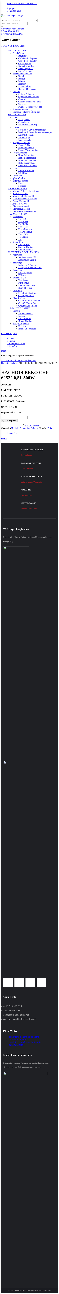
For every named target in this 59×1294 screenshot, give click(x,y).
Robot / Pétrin (24, 86)
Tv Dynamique (25, 232)
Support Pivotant (26, 247)
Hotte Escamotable (26, 163)
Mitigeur (22, 186)
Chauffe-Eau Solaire (27, 306)
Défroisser (23, 275)
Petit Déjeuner (19, 53)
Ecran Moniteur (25, 229)
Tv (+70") (22, 234)
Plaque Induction (26, 147)
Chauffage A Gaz (26, 295)
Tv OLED (23, 221)
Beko (50, 428)
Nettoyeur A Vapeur (27, 265)
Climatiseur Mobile (21, 209)
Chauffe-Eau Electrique (29, 300)
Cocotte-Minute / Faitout (29, 101)
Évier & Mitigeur (20, 181)
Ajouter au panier (9, 420)
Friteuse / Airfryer (21, 109)
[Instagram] (19, 982)
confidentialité (16, 1045)
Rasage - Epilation (21, 323)
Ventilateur (23, 280)
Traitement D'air (20, 277)
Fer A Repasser (25, 272)
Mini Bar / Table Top (27, 124)
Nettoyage (17, 262)
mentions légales (17, 1039)
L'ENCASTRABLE (17, 188)
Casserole (22, 99)
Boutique (11, 341)
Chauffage (17, 290)
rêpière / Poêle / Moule (28, 96)
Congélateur (23, 122)
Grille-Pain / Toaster (27, 61)
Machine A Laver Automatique (32, 130)
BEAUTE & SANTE (20, 308)
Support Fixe (24, 244)
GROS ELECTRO (17, 114)
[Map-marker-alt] (41, 982)
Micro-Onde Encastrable (24, 196)
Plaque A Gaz (24, 145)
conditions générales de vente (24, 1037)
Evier (20, 183)
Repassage (17, 270)
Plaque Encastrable (21, 201)
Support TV (18, 242)
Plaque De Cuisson (21, 142)
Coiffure (16, 311)
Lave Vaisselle (24, 140)
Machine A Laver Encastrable (26, 191)
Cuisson (16, 91)
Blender (21, 76)
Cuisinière (17, 175)
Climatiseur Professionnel (24, 211)
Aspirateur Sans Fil (27, 260)
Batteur (21, 79)
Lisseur (21, 316)
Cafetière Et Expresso (28, 58)
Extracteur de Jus (26, 66)
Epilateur (22, 326)
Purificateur (23, 283)
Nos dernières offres (16, 343)
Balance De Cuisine (27, 89)
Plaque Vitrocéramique (28, 150)
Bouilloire (22, 56)
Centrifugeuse (24, 63)
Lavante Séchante (26, 135)
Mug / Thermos (25, 71)
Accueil (10, 338)
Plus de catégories (9, 333)
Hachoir (22, 84)
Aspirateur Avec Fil (27, 257)
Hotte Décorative (26, 155)
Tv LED (22, 219)
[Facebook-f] (8, 982)
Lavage (16, 127)
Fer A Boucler (24, 318)
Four (15, 168)
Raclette (22, 104)
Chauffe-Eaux (19, 298)
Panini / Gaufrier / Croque (30, 107)
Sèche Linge (24, 137)
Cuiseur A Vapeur (26, 94)
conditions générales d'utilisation (25, 1042)
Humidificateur (25, 288)
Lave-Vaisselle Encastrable (25, 198)
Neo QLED (23, 226)
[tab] (32, 433)
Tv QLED (23, 224)
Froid (15, 117)
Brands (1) (11, 433)
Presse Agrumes (25, 68)
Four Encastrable (26, 170)
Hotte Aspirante (20, 152)
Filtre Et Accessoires (27, 165)
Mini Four (22, 173)
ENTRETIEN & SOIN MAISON (23, 252)
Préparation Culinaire (22, 73)
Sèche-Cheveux (25, 313)
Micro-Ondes (19, 178)
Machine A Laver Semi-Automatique (35, 132)
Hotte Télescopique (27, 158)
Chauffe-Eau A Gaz (27, 303)
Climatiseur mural (21, 206)
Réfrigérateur (24, 119)
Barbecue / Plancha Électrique (26, 112)
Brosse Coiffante (26, 321)
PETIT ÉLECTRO (17, 50)
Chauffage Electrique (28, 293)
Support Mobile (25, 249)
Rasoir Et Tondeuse (27, 329)
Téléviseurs (18, 216)
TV (19, 239)
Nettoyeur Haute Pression (30, 267)
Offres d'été (12, 346)
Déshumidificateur (26, 285)
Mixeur (21, 81)
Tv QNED (23, 237)
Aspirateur (17, 255)
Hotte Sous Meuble (27, 160)
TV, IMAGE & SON (17, 214)
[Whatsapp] (30, 982)
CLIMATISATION (19, 204)
